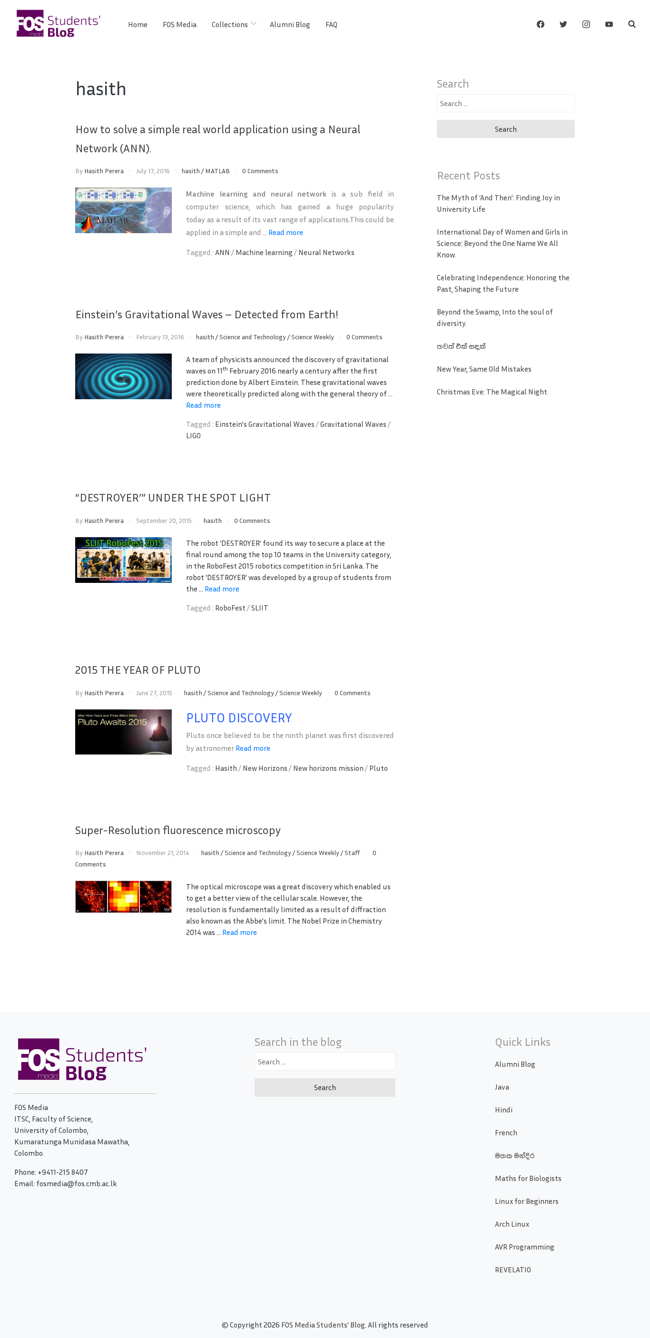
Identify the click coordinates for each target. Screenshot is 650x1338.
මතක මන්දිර (514, 1155)
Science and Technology (252, 337)
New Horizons (265, 768)
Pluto (378, 768)
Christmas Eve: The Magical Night (492, 391)
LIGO (193, 435)
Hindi (503, 1109)
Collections (230, 24)
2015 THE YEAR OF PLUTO (138, 669)
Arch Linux (512, 1224)
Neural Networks (326, 252)
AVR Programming (524, 1246)
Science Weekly (312, 337)
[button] (632, 24)
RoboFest (230, 607)
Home (138, 24)
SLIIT (259, 607)
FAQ (331, 24)
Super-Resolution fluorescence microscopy (178, 829)
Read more (285, 232)
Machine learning (264, 252)
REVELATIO (513, 1269)
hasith (191, 171)
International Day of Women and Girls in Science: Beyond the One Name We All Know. (502, 243)
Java (502, 1087)
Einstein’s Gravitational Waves (265, 424)
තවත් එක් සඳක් (461, 346)
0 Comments (260, 171)
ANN (222, 252)
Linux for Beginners (527, 1201)
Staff (352, 852)
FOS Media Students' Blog (323, 1324)
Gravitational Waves (353, 424)
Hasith (226, 768)
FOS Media (180, 24)
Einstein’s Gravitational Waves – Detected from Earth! (207, 314)
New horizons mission (328, 768)
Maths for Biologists (528, 1178)
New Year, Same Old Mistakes (484, 369)
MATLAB (217, 171)
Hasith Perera (104, 171)
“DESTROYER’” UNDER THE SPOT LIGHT (173, 497)
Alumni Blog (290, 24)
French (506, 1132)
